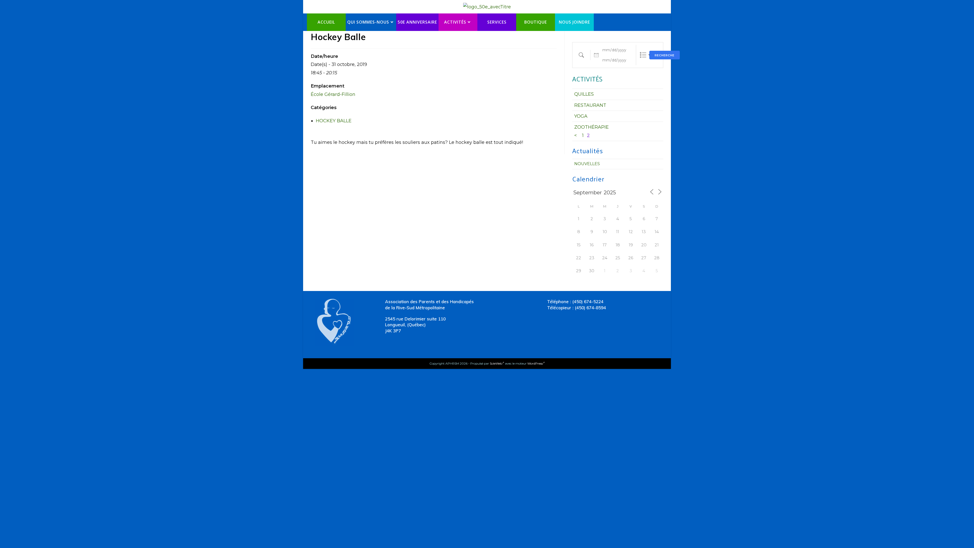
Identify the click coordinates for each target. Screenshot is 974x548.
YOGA (580, 116)
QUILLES (584, 94)
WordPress (535, 363)
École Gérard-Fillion (333, 94)
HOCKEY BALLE (334, 121)
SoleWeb (496, 363)
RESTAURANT (590, 105)
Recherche (664, 55)
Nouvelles (587, 163)
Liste (643, 55)
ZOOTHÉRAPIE (591, 127)
